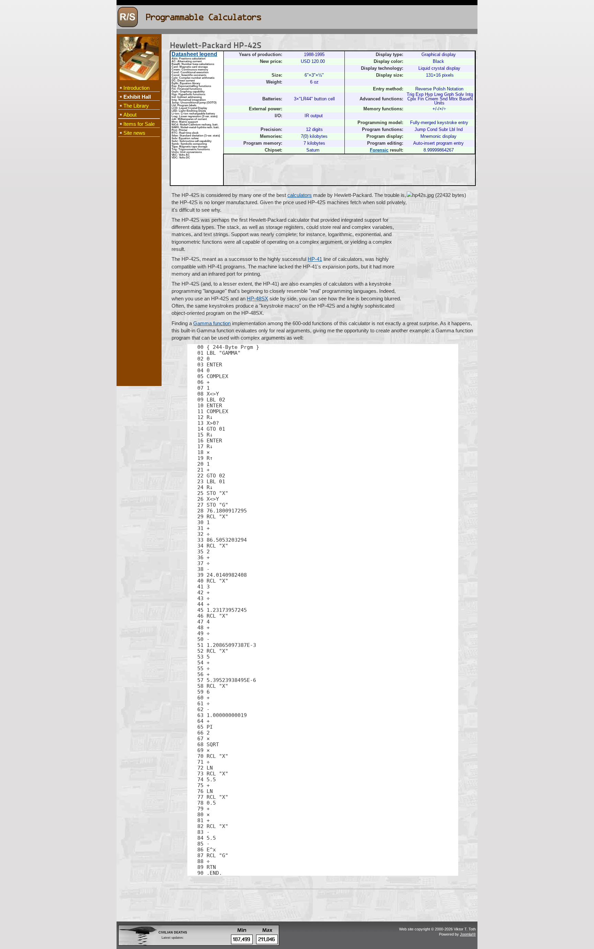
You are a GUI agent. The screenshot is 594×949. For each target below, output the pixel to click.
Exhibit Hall (137, 97)
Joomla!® (468, 934)
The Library (136, 106)
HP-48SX (257, 298)
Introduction (136, 88)
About (129, 115)
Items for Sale (139, 124)
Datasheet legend (194, 54)
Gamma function (212, 323)
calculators (299, 195)
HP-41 (315, 259)
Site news (134, 133)
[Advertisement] (139, 249)
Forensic (379, 150)
